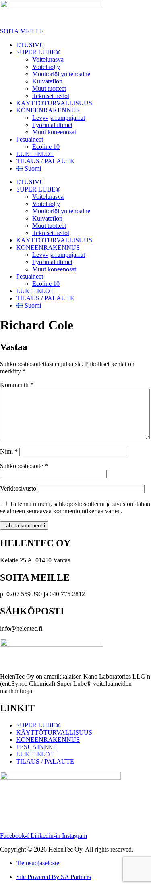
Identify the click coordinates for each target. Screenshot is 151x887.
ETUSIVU (30, 45)
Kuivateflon (47, 81)
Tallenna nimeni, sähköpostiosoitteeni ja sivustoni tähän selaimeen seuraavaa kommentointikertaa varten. (75, 507)
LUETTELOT (35, 153)
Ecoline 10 (46, 146)
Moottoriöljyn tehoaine (61, 74)
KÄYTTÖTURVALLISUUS (54, 103)
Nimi (9, 451)
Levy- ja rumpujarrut (58, 117)
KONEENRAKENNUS (48, 110)
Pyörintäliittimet (52, 124)
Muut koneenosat (54, 132)
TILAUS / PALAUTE (45, 161)
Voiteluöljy (46, 66)
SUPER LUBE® (38, 52)
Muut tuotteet (49, 88)
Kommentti (16, 384)
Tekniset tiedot (50, 95)
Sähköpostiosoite (24, 465)
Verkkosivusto (18, 488)
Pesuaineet (29, 139)
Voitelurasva (48, 59)
